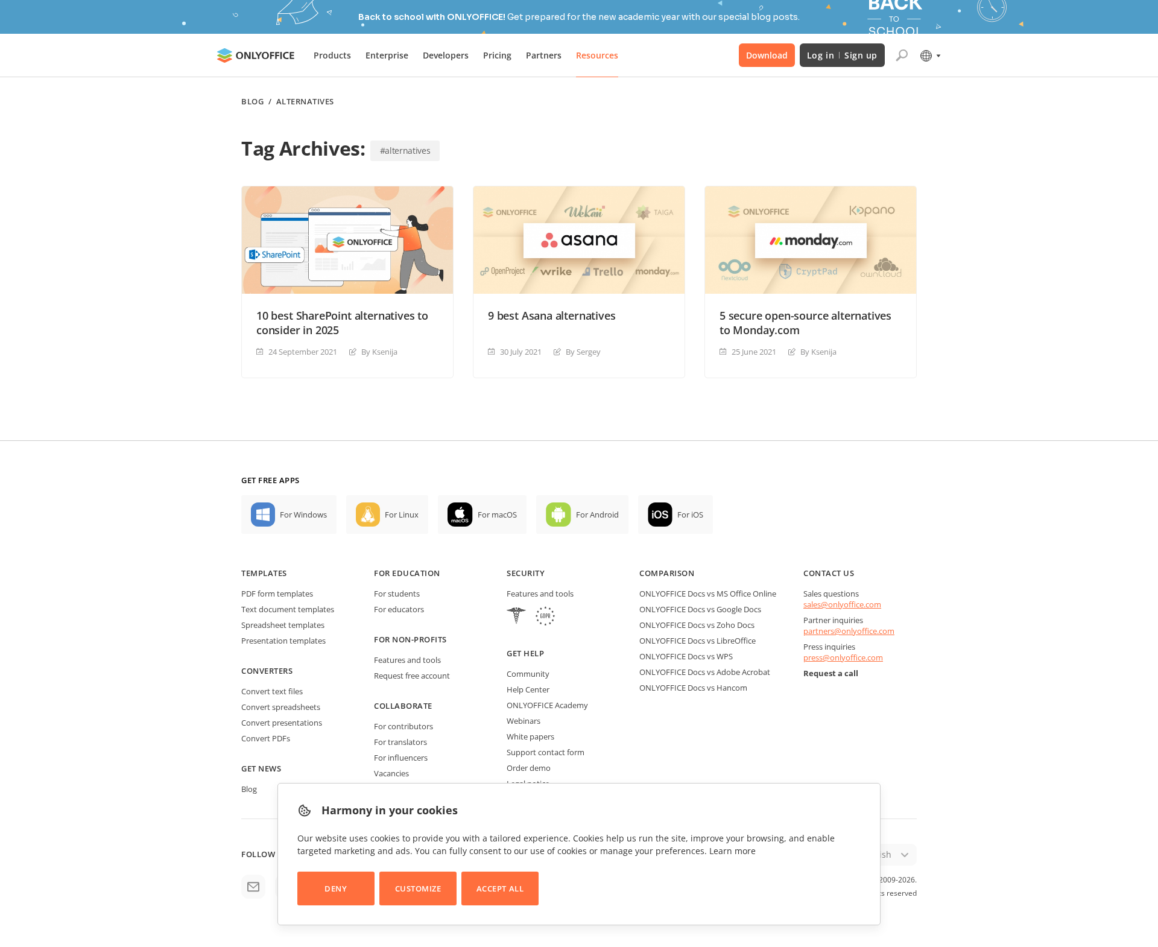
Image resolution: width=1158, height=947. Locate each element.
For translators (400, 741)
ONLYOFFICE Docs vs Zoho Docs (697, 624)
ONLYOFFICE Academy (547, 705)
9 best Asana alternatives (552, 315)
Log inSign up (842, 55)
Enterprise (386, 55)
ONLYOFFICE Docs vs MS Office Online (707, 593)
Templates (264, 573)
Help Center (528, 689)
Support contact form (545, 752)
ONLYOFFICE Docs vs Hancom (693, 687)
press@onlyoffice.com (843, 657)
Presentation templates (283, 640)
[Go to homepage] (255, 55)
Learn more (732, 851)
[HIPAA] (516, 617)
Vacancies (391, 773)
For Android (597, 514)
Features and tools (407, 659)
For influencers (401, 757)
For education (407, 573)
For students (397, 593)
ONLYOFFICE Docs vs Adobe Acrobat (704, 672)
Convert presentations (281, 722)
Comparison (666, 573)
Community (528, 673)
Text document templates (287, 609)
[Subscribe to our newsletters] (253, 887)
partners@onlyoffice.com (848, 631)
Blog (252, 102)
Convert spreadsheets (280, 707)
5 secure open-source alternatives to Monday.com (805, 322)
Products (332, 55)
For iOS (690, 514)
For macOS (497, 514)
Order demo (529, 767)
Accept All (500, 888)
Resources (597, 55)
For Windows (303, 514)
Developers (446, 55)
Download (767, 55)
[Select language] (930, 55)
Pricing (497, 55)
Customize (418, 888)
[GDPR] (545, 617)
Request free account (412, 675)
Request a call (830, 673)
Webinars (523, 720)
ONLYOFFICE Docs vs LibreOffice (697, 640)
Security (526, 573)
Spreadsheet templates (282, 624)
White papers (530, 736)
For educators (399, 609)
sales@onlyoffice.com (842, 604)
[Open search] (901, 55)
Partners (544, 55)
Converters (267, 670)
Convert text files (272, 691)
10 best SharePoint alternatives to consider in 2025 (342, 322)
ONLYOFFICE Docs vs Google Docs (700, 609)
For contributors (403, 726)
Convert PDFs (265, 738)
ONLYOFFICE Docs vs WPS (686, 656)
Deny (335, 888)
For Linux (402, 514)
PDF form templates (277, 593)
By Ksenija (379, 351)
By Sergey (583, 351)
